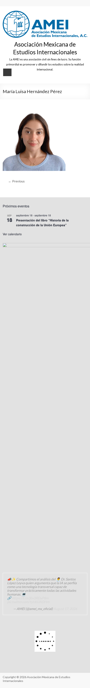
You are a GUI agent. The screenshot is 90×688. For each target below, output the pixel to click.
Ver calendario (12, 234)
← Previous (16, 181)
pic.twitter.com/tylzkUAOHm (28, 602)
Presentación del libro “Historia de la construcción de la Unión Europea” (42, 222)
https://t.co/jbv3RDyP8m (30, 598)
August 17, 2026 (65, 609)
